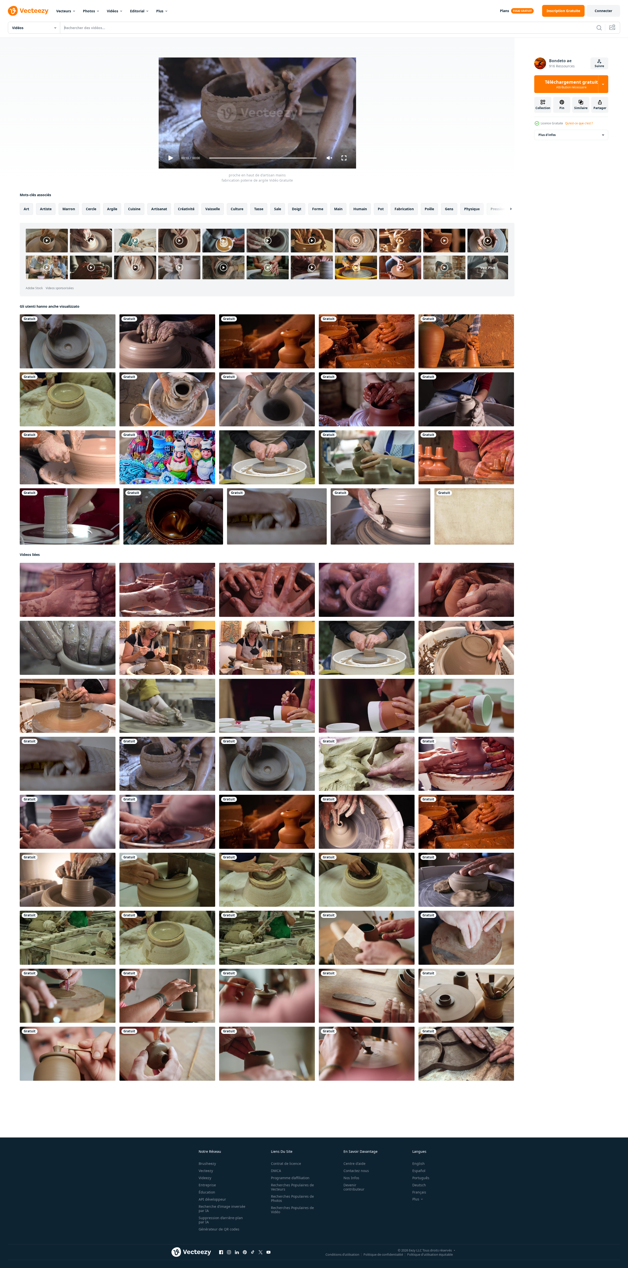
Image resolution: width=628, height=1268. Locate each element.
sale (277, 209)
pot (381, 209)
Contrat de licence (286, 1163)
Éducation (207, 1192)
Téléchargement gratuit (571, 84)
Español (418, 1170)
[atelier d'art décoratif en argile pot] (167, 341)
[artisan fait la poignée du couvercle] (367, 1054)
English (418, 1163)
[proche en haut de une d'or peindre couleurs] (173, 516)
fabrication (404, 209)
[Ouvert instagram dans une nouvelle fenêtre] (229, 1252)
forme (317, 209)
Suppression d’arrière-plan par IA (221, 1219)
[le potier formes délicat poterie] (367, 590)
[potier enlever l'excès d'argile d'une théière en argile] (67, 1054)
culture (237, 209)
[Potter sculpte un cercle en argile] (67, 996)
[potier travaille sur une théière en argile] (367, 938)
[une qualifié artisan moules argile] (167, 590)
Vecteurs (63, 11)
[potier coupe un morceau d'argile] (367, 996)
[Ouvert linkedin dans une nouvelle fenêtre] (237, 1252)
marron (68, 209)
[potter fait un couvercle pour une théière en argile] (466, 996)
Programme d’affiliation (290, 1177)
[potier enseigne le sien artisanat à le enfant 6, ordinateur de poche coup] (67, 590)
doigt (296, 209)
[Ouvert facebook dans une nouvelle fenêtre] (221, 1252)
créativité (186, 209)
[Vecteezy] (28, 11)
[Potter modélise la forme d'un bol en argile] (466, 938)
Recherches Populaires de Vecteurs (292, 1187)
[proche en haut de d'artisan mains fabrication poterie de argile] (67, 341)
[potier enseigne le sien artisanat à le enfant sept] (67, 822)
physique (472, 209)
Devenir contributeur (353, 1187)
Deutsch (419, 1185)
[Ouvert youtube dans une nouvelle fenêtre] (268, 1252)
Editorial (137, 11)
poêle (429, 209)
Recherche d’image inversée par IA (222, 1208)
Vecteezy (206, 1170)
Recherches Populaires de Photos (292, 1198)
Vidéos (112, 11)
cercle (91, 209)
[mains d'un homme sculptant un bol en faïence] (167, 1054)
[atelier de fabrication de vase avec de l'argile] (466, 341)
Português (420, 1177)
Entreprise (207, 1185)
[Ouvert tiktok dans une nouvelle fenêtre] (253, 1252)
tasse (258, 209)
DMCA (276, 1170)
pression (498, 209)
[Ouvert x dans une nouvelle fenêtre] (261, 1252)
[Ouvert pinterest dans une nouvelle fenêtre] (245, 1252)
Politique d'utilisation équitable (430, 1254)
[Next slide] (506, 209)
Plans (504, 10)
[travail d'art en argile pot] (367, 822)
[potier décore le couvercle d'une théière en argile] (267, 996)
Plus (159, 11)
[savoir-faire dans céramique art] (267, 590)
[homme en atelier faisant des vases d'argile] (466, 457)
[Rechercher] (599, 28)
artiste (46, 209)
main (338, 209)
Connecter (603, 10)
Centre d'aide (354, 1163)
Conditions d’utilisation (342, 1254)
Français (419, 1192)
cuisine (134, 209)
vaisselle (212, 209)
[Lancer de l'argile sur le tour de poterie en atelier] (267, 341)
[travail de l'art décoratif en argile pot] (67, 457)
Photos (89, 11)
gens (449, 209)
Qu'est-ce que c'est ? (579, 123)
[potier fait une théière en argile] (167, 996)
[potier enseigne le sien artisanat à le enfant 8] (167, 822)
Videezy (205, 1177)
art (26, 209)
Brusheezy (207, 1163)
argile (112, 209)
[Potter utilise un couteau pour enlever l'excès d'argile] (267, 1054)
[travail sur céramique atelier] (367, 764)
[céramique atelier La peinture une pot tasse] (267, 706)
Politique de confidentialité (383, 1254)
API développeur (212, 1199)
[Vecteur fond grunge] (474, 516)
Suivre (599, 66)
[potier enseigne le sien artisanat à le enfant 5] (466, 764)
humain (360, 209)
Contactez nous (356, 1170)
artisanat (159, 209)
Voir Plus (487, 267)
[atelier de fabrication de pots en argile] (367, 341)
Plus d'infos (547, 135)
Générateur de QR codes (219, 1229)
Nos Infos (351, 1177)
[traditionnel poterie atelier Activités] (466, 590)
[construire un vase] (69, 516)
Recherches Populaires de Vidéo (292, 1209)
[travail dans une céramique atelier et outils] (367, 399)
